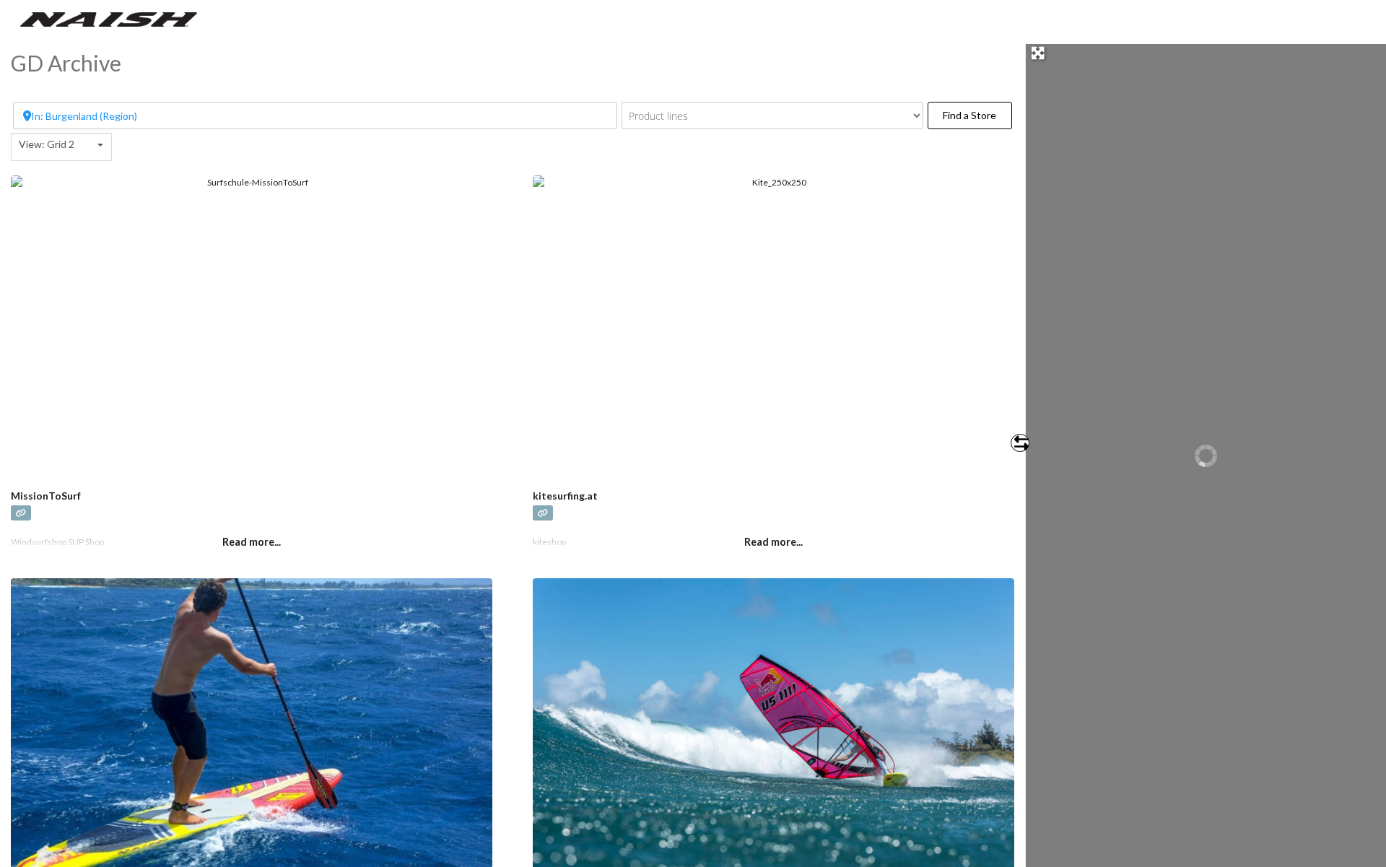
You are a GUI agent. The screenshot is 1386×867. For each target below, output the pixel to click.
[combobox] (61, 147)
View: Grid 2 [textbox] (46, 144)
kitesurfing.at (565, 495)
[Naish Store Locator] (108, 18)
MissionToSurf (46, 495)
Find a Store (977, 114)
